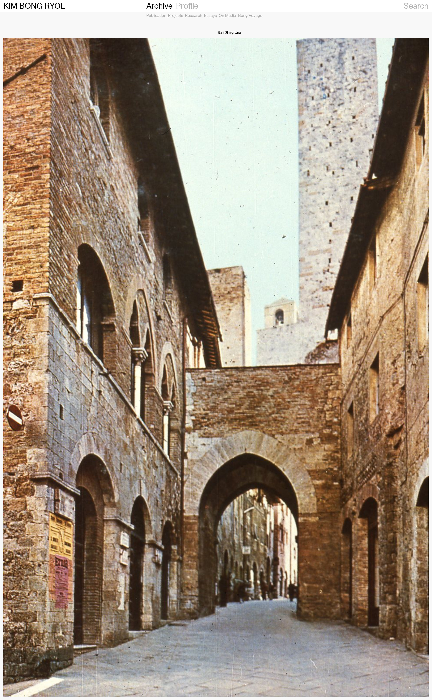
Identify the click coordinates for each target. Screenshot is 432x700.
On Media (227, 15)
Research (193, 15)
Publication (156, 15)
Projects (175, 15)
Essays (210, 15)
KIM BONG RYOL (34, 5)
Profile (187, 5)
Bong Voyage (250, 15)
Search (416, 5)
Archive (159, 5)
